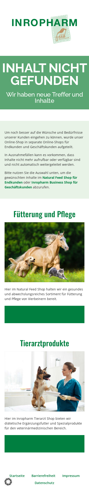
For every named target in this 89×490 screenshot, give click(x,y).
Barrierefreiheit (43, 476)
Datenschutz (44, 483)
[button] (8, 482)
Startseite (17, 476)
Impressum (71, 476)
